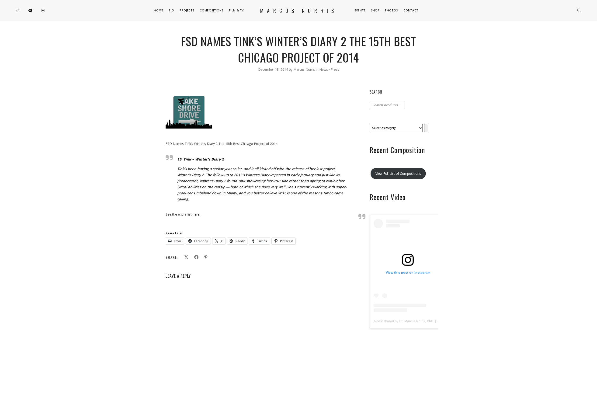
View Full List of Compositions (398, 173)
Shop (375, 10)
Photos (391, 10)
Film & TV (236, 10)
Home (158, 10)
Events (359, 10)
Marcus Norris (298, 10)
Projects (187, 10)
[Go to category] (426, 128)
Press (335, 69)
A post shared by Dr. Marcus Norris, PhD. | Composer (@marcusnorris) (426, 321)
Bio (171, 10)
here (196, 214)
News (323, 69)
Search (376, 92)
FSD (169, 143)
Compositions (211, 10)
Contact (410, 10)
